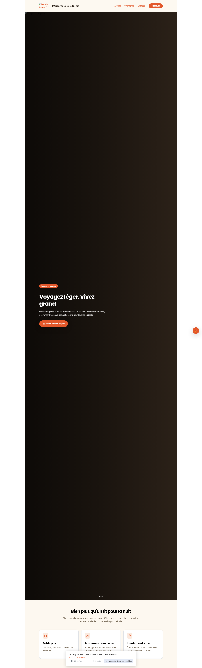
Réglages (78, 661)
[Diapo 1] (99, 596)
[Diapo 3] (102, 596)
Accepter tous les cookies (120, 661)
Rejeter (98, 661)
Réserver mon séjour (55, 324)
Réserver (156, 6)
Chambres (129, 6)
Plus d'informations (77, 657)
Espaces (141, 6)
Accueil (117, 6)
